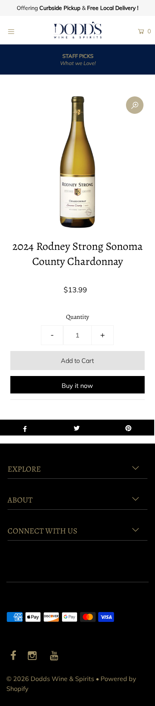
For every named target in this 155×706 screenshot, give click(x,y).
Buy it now (77, 385)
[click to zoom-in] (134, 105)
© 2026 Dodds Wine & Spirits (50, 679)
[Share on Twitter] (77, 427)
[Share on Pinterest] (128, 427)
